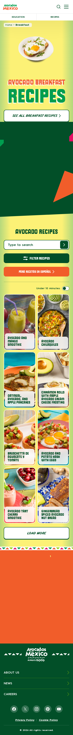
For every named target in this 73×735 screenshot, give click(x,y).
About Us (11, 672)
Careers (10, 694)
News (8, 683)
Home (8, 24)
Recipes (55, 17)
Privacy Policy (24, 720)
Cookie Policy (48, 720)
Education (18, 17)
